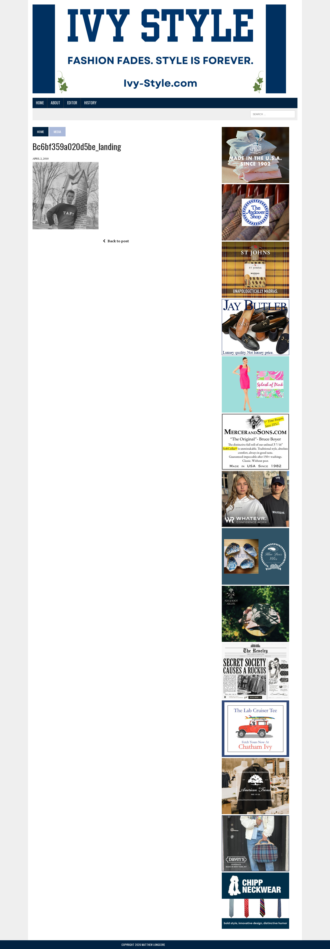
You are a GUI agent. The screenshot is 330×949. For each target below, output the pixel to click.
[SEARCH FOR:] (272, 113)
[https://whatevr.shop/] (255, 524)
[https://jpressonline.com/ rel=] (255, 179)
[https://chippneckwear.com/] (255, 925)
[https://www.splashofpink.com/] (255, 409)
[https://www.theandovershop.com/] (255, 237)
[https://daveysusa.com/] (255, 868)
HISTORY (90, 102)
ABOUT (55, 102)
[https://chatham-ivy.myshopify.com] (255, 753)
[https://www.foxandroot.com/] (255, 638)
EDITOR (72, 102)
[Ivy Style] (159, 48)
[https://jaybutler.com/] (255, 352)
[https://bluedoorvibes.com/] (255, 581)
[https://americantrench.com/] (255, 811)
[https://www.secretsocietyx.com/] (255, 696)
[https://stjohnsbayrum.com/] (255, 294)
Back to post (118, 240)
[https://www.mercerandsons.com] (255, 466)
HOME (40, 102)
